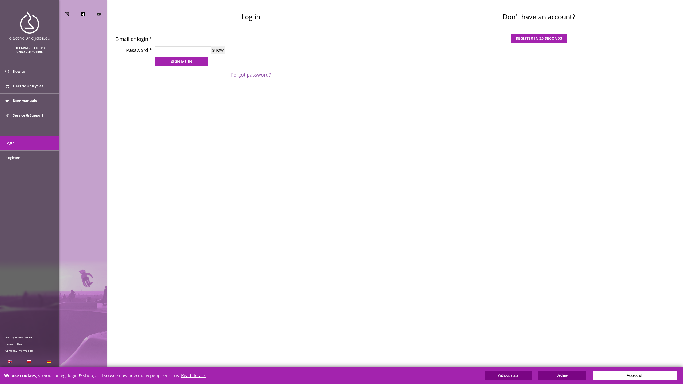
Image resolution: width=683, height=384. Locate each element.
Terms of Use (13, 344)
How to (18, 71)
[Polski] (29, 361)
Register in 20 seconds (539, 38)
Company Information (19, 351)
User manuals (24, 100)
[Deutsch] (49, 361)
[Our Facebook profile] (83, 14)
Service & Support (27, 115)
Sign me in (181, 61)
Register (12, 157)
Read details (193, 375)
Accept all (634, 375)
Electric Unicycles (27, 85)
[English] (9, 361)
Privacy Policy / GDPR (18, 337)
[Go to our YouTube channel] (99, 14)
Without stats (508, 375)
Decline (562, 375)
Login (10, 143)
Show (218, 50)
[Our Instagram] (67, 14)
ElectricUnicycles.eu (29, 26)
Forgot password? (251, 74)
